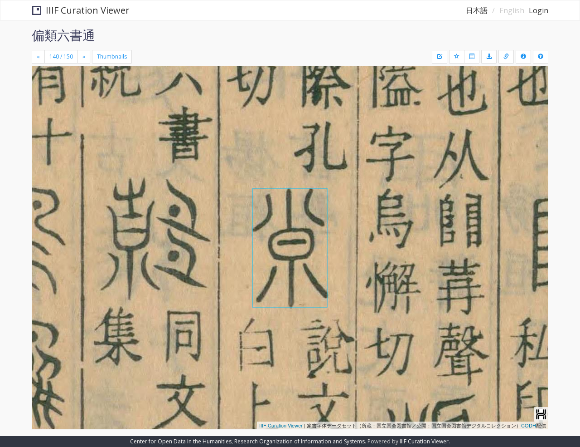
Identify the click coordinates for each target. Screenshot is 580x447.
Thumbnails (112, 56)
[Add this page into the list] (456, 57)
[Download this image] (489, 57)
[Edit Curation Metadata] (439, 57)
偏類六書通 (63, 35)
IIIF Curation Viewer (88, 10)
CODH (528, 425)
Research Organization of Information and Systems (299, 441)
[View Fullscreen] (42, 105)
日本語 (477, 10)
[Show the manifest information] (523, 57)
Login (538, 10)
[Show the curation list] (471, 57)
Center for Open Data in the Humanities (181, 441)
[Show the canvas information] (506, 57)
